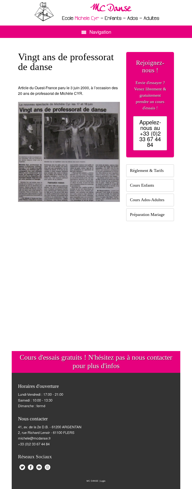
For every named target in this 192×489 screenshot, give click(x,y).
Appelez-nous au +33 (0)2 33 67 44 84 (150, 133)
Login (102, 480)
